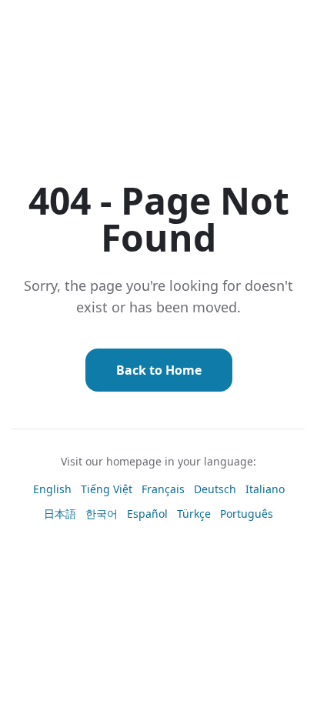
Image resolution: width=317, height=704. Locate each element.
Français (163, 489)
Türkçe (194, 513)
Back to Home (159, 370)
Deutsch (215, 489)
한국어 (101, 513)
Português (246, 513)
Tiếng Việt (106, 489)
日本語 (60, 513)
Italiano (265, 489)
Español (147, 513)
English (52, 489)
